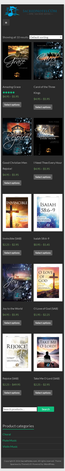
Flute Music (10, 440)
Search (46, 409)
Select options (12, 104)
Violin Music (10, 446)
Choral (7, 434)
